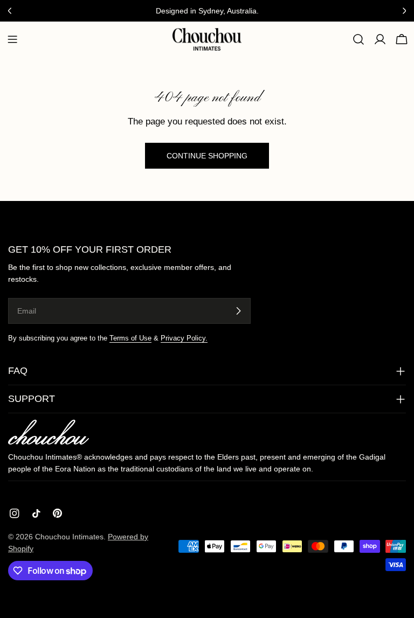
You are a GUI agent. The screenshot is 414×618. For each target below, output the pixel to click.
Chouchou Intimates (69, 536)
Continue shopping (207, 155)
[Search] (358, 39)
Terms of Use (130, 338)
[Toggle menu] (12, 39)
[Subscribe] (238, 311)
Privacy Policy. (184, 338)
